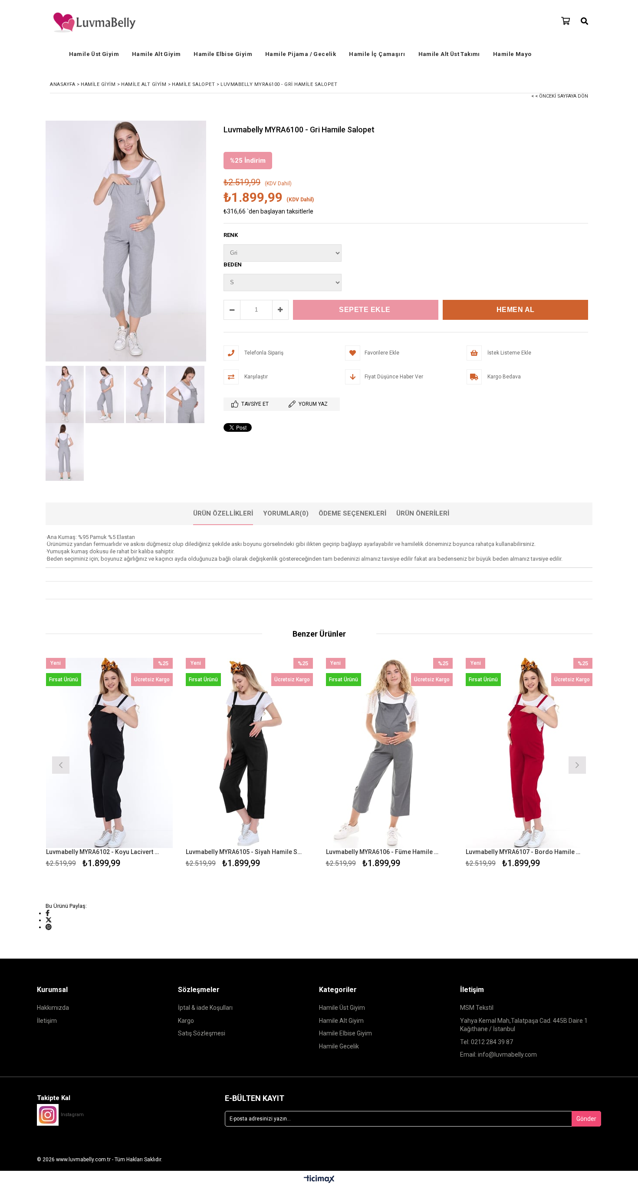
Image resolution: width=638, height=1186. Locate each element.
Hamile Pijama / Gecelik (300, 54)
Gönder (586, 1118)
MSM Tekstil (476, 1007)
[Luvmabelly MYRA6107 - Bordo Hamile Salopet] (529, 753)
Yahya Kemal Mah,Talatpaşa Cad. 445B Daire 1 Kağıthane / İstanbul (524, 1025)
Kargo (186, 1020)
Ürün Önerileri (422, 513)
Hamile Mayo (512, 54)
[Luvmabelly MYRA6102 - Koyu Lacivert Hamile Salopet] (109, 753)
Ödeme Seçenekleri (352, 513)
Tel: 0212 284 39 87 (486, 1041)
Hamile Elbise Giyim (223, 54)
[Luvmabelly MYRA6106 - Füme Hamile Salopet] (389, 753)
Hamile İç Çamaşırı (377, 54)
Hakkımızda (53, 1007)
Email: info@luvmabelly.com (498, 1054)
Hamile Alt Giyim (156, 54)
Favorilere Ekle (109, 764)
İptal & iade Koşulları (205, 1007)
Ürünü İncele (140, 764)
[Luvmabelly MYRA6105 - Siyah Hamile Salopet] (249, 753)
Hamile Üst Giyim (94, 54)
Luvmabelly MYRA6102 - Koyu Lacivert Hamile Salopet (104, 851)
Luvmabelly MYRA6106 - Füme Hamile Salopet (384, 851)
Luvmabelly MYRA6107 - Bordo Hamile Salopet (524, 851)
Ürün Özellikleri (223, 513)
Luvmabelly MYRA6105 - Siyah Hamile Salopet (244, 851)
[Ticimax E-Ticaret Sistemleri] (319, 1179)
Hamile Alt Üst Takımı (449, 54)
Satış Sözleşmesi (201, 1033)
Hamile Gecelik (339, 1046)
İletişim (47, 1020)
